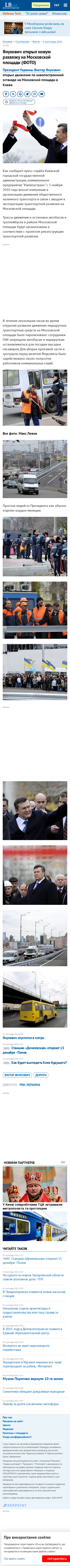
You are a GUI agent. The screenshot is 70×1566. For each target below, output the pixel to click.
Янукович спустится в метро (23, 1038)
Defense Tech (12, 13)
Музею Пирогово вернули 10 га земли (33, 1378)
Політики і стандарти (15, 1433)
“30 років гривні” (36, 13)
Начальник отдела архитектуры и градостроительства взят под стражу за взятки (30, 1312)
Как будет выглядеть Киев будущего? (35, 1062)
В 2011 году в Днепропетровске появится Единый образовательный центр (32, 1331)
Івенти (7, 1425)
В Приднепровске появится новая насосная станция (34, 1294)
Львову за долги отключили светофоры (30, 1404)
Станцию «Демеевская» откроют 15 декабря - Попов (33, 1050)
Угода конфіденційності (17, 1437)
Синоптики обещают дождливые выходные (34, 1391)
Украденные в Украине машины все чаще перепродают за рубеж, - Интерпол (32, 1364)
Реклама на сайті (13, 1421)
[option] (35, 27)
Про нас (7, 1417)
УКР (56, 5)
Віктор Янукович (17, 1075)
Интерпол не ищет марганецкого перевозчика (26, 1347)
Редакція (8, 1429)
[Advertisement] (35, 281)
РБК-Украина (30, 1085)
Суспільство (22, 41)
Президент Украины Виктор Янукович (32, 70)
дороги (41, 1075)
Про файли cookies (14, 1558)
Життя (36, 41)
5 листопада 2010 (52, 41)
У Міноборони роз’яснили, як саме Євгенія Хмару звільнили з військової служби (44, 30)
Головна (7, 41)
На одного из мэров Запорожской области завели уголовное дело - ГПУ (33, 1277)
